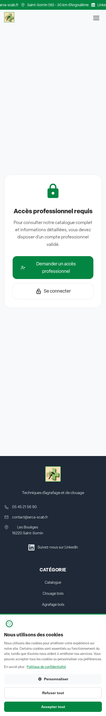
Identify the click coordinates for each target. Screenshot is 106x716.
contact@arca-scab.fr (30, 517)
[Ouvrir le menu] (96, 18)
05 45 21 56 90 (24, 507)
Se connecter (57, 291)
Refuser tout (53, 693)
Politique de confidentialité (46, 667)
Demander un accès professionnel (56, 267)
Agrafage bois (53, 604)
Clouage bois (53, 593)
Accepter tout (53, 707)
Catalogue (53, 582)
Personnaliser (56, 679)
